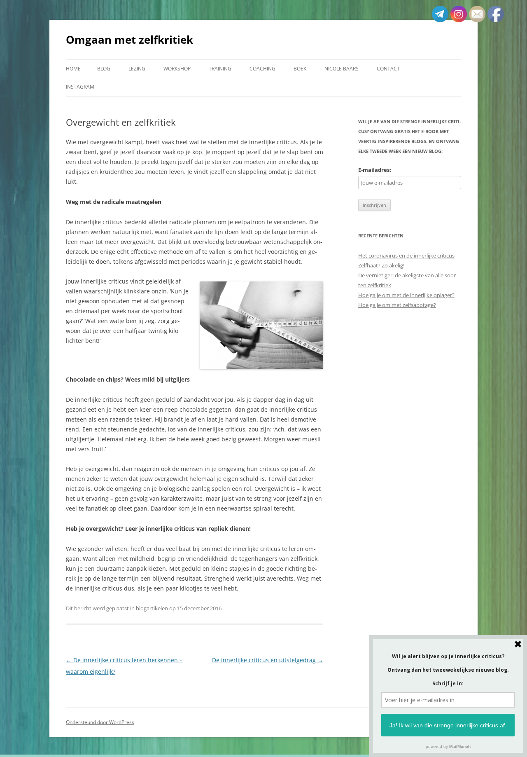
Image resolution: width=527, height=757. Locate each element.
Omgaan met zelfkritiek (129, 39)
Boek (300, 68)
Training (220, 68)
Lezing (136, 68)
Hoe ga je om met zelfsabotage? (397, 305)
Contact (388, 68)
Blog (103, 68)
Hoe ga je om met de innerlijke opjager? (406, 295)
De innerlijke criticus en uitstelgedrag (267, 660)
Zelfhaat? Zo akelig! (381, 265)
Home (73, 68)
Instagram (80, 86)
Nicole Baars (341, 68)
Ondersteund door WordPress (100, 722)
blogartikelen (152, 608)
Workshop (177, 68)
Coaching (262, 68)
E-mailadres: (374, 169)
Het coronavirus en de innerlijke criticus (406, 255)
